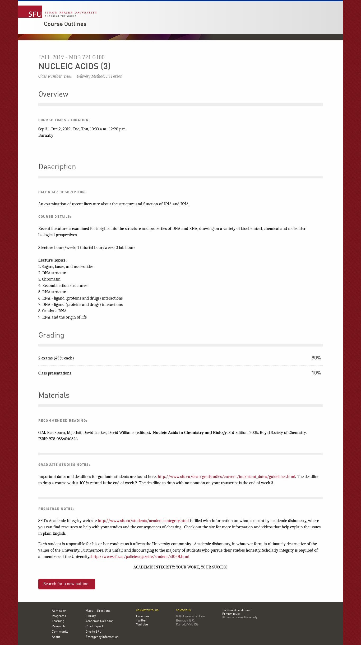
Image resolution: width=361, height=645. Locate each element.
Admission (59, 611)
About (56, 637)
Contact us (183, 610)
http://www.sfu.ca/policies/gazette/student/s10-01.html (140, 556)
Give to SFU (93, 631)
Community (60, 631)
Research (58, 626)
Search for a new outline (65, 584)
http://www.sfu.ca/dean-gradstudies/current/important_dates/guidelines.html (226, 476)
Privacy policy (231, 614)
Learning (58, 621)
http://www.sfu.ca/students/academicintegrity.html (143, 520)
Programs (59, 616)
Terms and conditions (236, 610)
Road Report (94, 626)
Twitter (141, 620)
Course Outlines (65, 24)
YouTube (142, 624)
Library (91, 616)
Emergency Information (102, 637)
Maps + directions (98, 611)
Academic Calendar (99, 621)
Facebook (142, 616)
